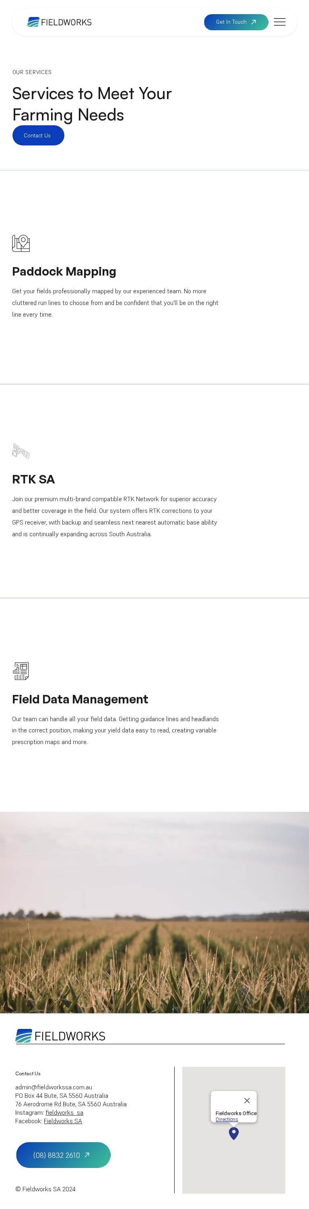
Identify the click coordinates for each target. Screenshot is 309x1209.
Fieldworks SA (63, 1121)
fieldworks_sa (64, 1112)
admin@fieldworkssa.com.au (53, 1087)
